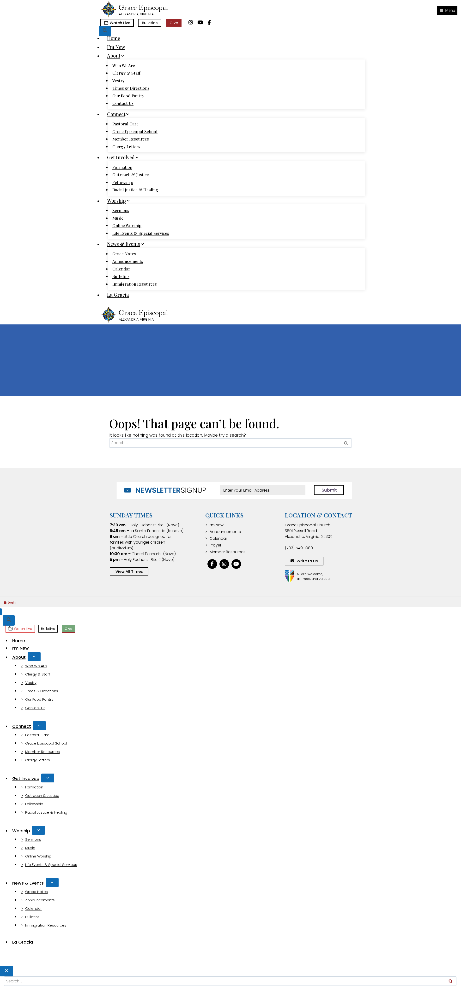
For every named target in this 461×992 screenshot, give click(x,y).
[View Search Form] (105, 31)
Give (174, 22)
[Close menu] (1, 611)
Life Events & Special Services (140, 233)
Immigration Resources (134, 284)
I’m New (116, 47)
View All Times (129, 571)
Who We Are (123, 65)
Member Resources (130, 138)
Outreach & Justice (130, 174)
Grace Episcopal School (135, 131)
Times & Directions (130, 88)
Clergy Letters (126, 146)
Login (12, 602)
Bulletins (150, 22)
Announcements (127, 261)
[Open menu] (447, 11)
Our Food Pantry (128, 95)
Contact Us (122, 103)
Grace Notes (124, 253)
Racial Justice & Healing (135, 189)
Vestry (118, 80)
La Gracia (118, 294)
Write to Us (307, 561)
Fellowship (122, 182)
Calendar (121, 268)
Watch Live (120, 22)
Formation (122, 167)
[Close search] (6, 971)
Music (117, 218)
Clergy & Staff (126, 73)
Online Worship (126, 225)
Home (113, 38)
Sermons (120, 210)
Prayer (215, 545)
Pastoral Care (125, 123)
